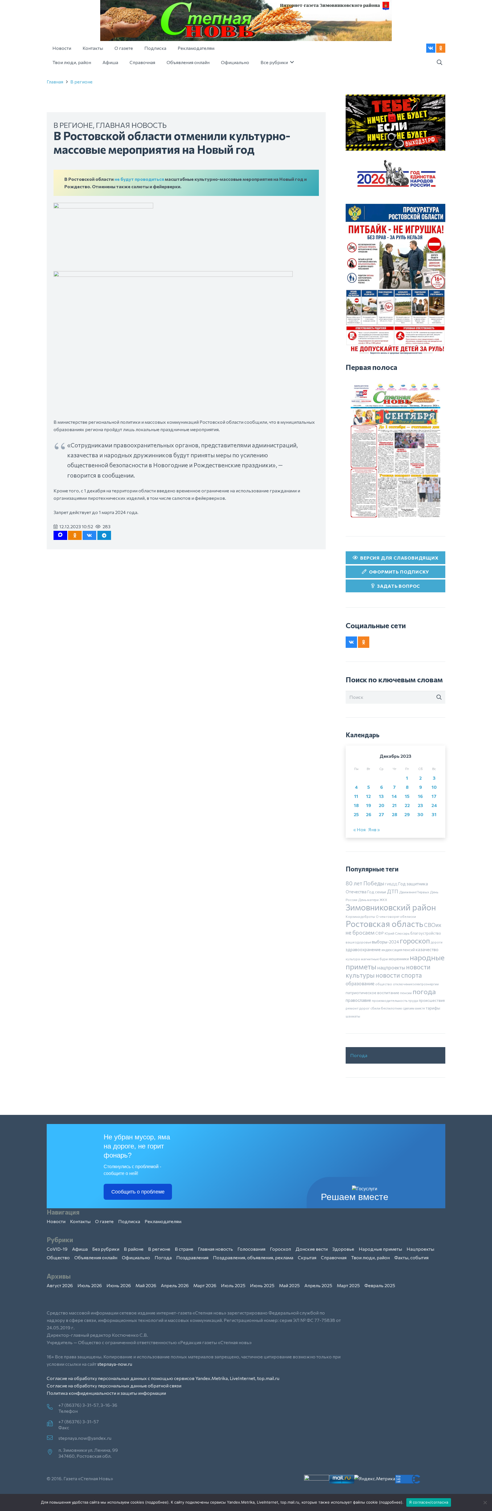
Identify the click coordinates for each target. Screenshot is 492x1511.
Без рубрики (105, 1249)
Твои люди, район (370, 1257)
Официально (136, 1257)
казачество (427, 949)
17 (434, 796)
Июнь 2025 (262, 1285)
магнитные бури (374, 959)
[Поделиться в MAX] (60, 535)
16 (420, 796)
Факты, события (411, 1257)
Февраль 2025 (379, 1285)
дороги (436, 942)
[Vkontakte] (430, 48)
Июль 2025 (233, 1285)
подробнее (157, 1502)
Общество (58, 1257)
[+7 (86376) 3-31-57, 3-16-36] (52, 1407)
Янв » (374, 829)
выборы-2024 (385, 941)
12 (368, 796)
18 (356, 805)
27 (381, 814)
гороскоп (415, 940)
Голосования (251, 1249)
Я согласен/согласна (428, 1502)
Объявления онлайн (95, 1257)
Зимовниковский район (391, 907)
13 (381, 796)
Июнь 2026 (118, 1285)
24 (434, 805)
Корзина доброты (360, 916)
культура (353, 959)
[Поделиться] (89, 535)
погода (424, 991)
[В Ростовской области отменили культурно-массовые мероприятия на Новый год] (103, 206)
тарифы (433, 1008)
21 (394, 805)
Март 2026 (204, 1285)
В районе (134, 1249)
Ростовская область (384, 924)
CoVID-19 (57, 1249)
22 (407, 805)
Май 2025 (289, 1285)
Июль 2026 (89, 1285)
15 (407, 796)
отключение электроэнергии (416, 984)
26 (368, 814)
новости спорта (399, 975)
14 (394, 796)
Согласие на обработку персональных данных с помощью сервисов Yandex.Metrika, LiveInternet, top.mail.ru (163, 1378)
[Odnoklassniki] (440, 48)
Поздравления (192, 1257)
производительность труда (395, 1000)
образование (360, 983)
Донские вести (312, 1249)
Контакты (80, 1221)
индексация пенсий (398, 949)
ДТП (392, 891)
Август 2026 (60, 1285)
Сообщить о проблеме (138, 1192)
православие (358, 1000)
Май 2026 (146, 1285)
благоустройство (425, 933)
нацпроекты (391, 967)
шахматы (353, 1016)
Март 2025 (348, 1285)
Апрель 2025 (318, 1285)
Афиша (80, 1249)
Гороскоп (280, 1249)
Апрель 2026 (175, 1285)
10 (434, 787)
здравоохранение (363, 949)
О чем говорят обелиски (396, 916)
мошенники (399, 959)
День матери (368, 900)
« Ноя (359, 829)
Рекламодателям (163, 1221)
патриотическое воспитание (372, 992)
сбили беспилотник (386, 1008)
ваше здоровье (358, 942)
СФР (379, 933)
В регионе (81, 81)
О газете (104, 1221)
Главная (55, 81)
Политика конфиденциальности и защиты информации (106, 1393)
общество (383, 984)
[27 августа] (395, 450)
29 (407, 814)
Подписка (129, 1221)
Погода (358, 1055)
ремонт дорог (358, 1008)
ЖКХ (383, 900)
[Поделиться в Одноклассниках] (75, 535)
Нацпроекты (420, 1249)
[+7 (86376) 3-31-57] (52, 1424)
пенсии (406, 992)
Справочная (334, 1257)
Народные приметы (380, 1249)
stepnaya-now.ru (114, 1364)
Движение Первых (414, 892)
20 (381, 805)
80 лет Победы (365, 883)
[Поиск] (439, 697)
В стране (184, 1249)
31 (434, 814)
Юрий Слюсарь (397, 933)
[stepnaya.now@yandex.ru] (52, 1438)
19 (368, 805)
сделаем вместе (414, 1008)
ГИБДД (391, 884)
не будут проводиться (139, 179)
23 (420, 805)
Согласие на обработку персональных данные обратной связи (114, 1385)
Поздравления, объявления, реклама (253, 1257)
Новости (56, 1221)
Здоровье (343, 1249)
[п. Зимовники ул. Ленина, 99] (52, 1452)
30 (420, 814)
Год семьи (376, 891)
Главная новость (131, 124)
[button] (439, 62)
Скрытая (307, 1257)
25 (356, 814)
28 (394, 814)
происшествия (432, 1000)
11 (356, 796)
